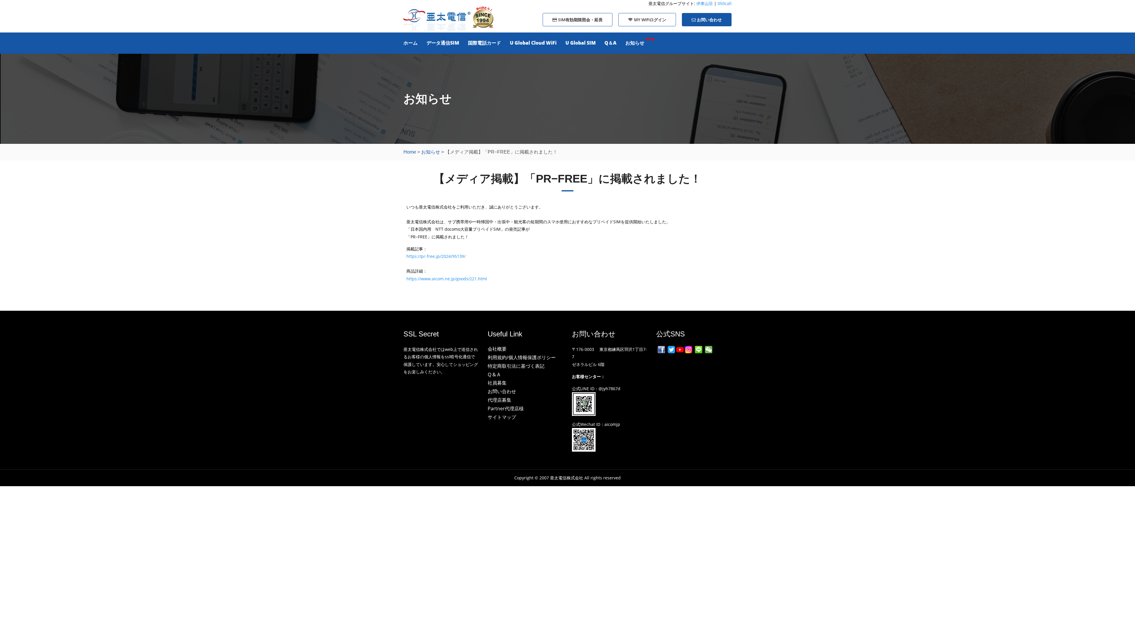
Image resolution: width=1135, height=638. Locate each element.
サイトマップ (502, 417)
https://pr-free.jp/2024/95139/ (436, 256)
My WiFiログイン (649, 19)
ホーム (410, 43)
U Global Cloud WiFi (533, 43)
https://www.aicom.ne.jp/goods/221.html (446, 278)
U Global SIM (580, 43)
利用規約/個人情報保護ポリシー (522, 357)
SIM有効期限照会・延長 (580, 19)
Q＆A (610, 43)
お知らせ (634, 43)
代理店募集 (499, 400)
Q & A (494, 374)
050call (725, 3)
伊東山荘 (705, 3)
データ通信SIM (443, 43)
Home (409, 151)
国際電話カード (484, 43)
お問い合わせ (709, 19)
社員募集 (497, 383)
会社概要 (497, 349)
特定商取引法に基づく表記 (516, 366)
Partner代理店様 (506, 408)
